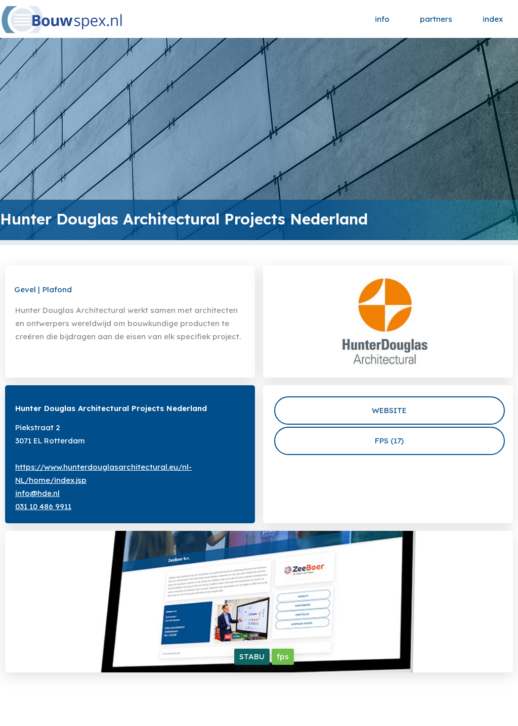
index (493, 19)
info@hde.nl (37, 493)
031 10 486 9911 (43, 506)
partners (436, 19)
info (382, 19)
